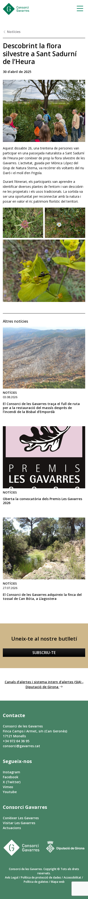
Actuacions (12, 828)
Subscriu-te (44, 652)
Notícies (13, 31)
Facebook (10, 777)
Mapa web (58, 882)
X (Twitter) (11, 782)
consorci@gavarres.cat (21, 746)
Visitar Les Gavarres (19, 823)
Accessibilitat (72, 877)
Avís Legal (11, 877)
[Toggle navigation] (78, 9)
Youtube (10, 792)
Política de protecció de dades (41, 877)
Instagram (11, 772)
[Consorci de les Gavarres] (16, 9)
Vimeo (8, 787)
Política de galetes (36, 882)
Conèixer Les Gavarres (21, 818)
